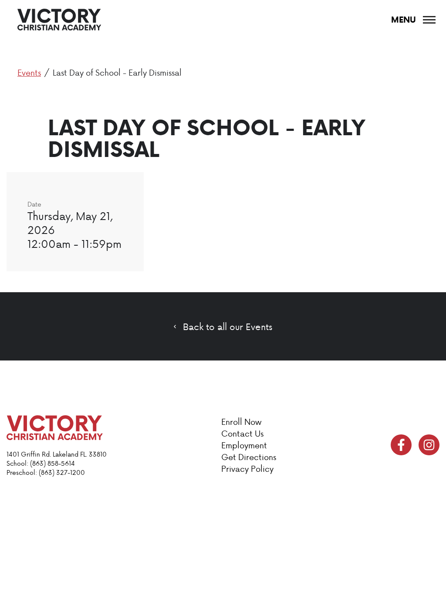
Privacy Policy (247, 468)
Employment (244, 445)
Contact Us (242, 433)
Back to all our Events (227, 326)
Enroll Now (241, 421)
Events (29, 72)
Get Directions (248, 457)
